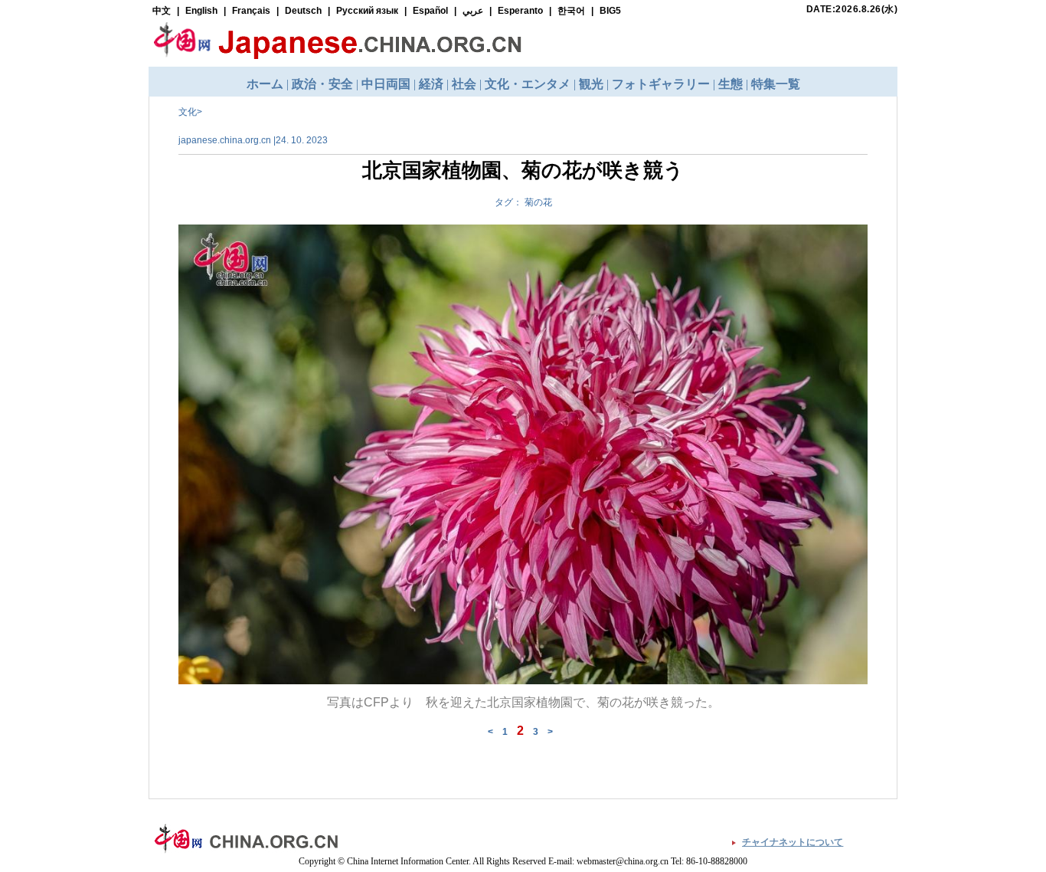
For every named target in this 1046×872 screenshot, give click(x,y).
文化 (187, 112)
